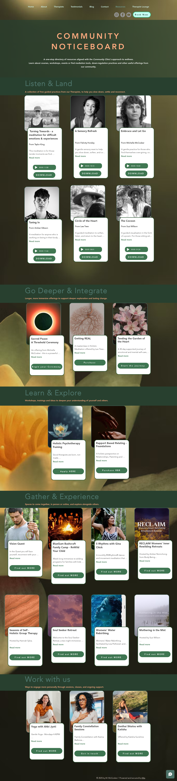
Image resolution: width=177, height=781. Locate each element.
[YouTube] (128, 14)
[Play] (36, 167)
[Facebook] (122, 14)
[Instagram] (116, 14)
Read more (34, 157)
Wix (143, 778)
